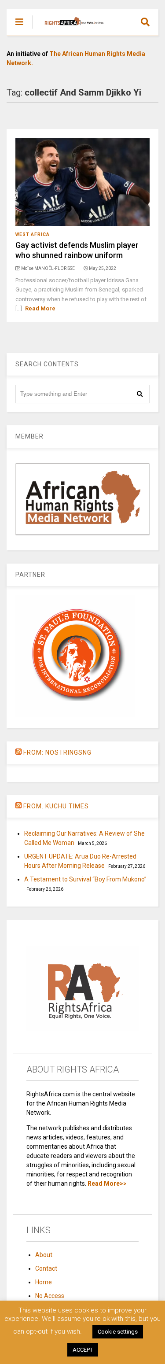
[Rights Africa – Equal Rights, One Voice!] (69, 29)
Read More (40, 308)
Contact (46, 1268)
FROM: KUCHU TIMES (56, 806)
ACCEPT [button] (83, 1349)
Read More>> (107, 1183)
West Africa (32, 234)
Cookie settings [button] (118, 1331)
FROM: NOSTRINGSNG (57, 752)
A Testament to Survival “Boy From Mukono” (85, 879)
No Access (49, 1295)
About (43, 1254)
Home (43, 1282)
